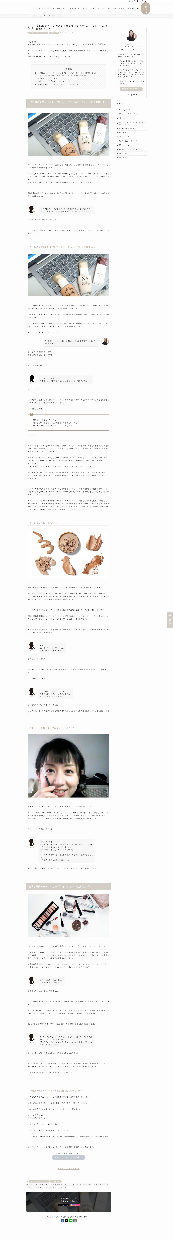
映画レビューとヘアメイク (128, 149)
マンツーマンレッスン (101, 1184)
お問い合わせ (170, 621)
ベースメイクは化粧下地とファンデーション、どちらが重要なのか (64, 76)
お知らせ (122, 118)
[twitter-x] (132, 1)
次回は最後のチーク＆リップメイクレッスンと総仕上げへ (60, 84)
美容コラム (122, 157)
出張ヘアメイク (124, 137)
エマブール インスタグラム (69, 1169)
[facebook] (129, 1)
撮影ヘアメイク (124, 145)
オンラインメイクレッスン (59, 1184)
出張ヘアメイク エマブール (131, 89)
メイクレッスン (54, 32)
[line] (137, 1)
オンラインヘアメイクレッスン (38, 32)
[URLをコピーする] (75, 1220)
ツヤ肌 (79, 1184)
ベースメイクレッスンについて (52, 78)
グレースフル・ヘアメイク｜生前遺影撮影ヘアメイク (132, 123)
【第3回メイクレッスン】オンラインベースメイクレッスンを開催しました (67, 73)
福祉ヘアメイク (124, 153)
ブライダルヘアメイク (126, 128)
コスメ (72, 1184)
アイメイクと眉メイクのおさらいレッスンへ (56, 81)
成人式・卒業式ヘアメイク (128, 141)
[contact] (145, 1)
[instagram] (135, 1)
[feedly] (140, 1)
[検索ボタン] (138, 8)
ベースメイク (87, 1184)
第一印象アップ (51, 1187)
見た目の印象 (62, 1187)
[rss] (142, 1)
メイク (30, 1187)
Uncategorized (124, 110)
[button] (62, 1220)
